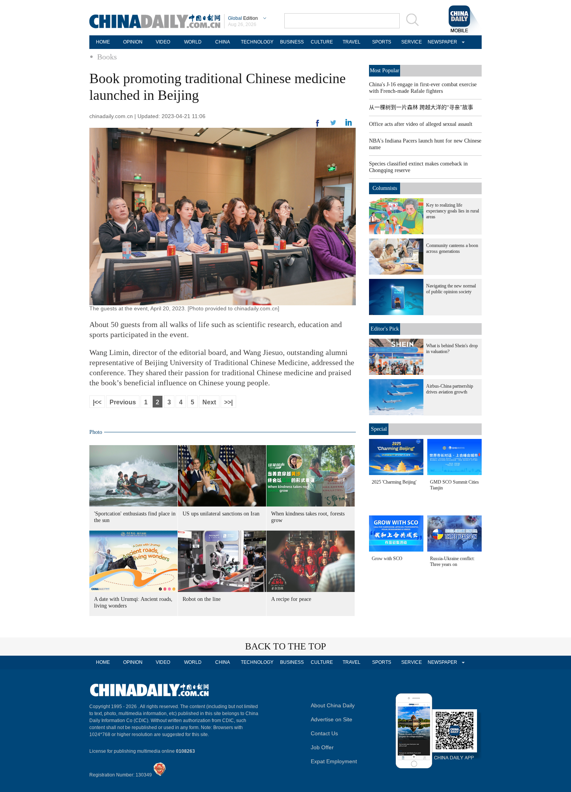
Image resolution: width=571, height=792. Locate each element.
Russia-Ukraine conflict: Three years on (452, 561)
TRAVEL (351, 42)
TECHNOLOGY (257, 42)
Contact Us (324, 733)
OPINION (133, 42)
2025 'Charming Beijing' (394, 482)
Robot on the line (202, 599)
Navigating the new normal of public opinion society (451, 288)
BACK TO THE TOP (285, 646)
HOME (103, 42)
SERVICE (411, 42)
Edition (243, 18)
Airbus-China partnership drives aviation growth (449, 389)
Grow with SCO (387, 558)
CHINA (222, 42)
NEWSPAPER (441, 42)
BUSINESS (292, 42)
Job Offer (322, 747)
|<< (97, 402)
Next (209, 402)
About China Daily (333, 705)
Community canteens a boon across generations (452, 248)
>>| (228, 402)
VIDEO (163, 42)
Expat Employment (334, 761)
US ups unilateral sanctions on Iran (221, 514)
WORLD (193, 42)
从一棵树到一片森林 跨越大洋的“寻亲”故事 (421, 107)
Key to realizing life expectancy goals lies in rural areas (452, 210)
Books (107, 56)
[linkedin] (333, 125)
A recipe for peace (291, 599)
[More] (317, 126)
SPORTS (381, 42)
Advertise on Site (331, 719)
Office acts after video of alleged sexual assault (420, 124)
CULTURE (322, 42)
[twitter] (348, 124)
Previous (123, 402)
